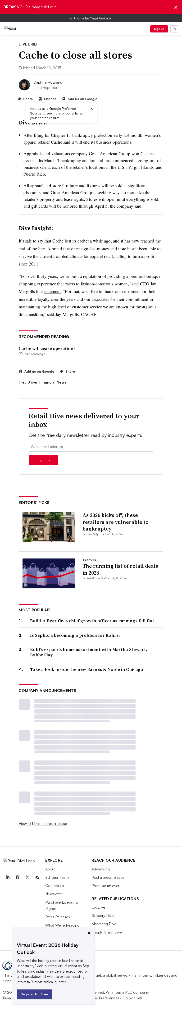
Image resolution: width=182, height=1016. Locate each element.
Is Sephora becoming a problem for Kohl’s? (75, 635)
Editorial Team (57, 877)
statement (52, 291)
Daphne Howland (47, 82)
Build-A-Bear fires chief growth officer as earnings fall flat (92, 620)
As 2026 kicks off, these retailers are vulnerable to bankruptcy (115, 522)
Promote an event (106, 885)
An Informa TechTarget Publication (91, 18)
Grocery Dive (102, 915)
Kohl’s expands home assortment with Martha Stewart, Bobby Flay (88, 652)
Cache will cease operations (47, 348)
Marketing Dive (103, 923)
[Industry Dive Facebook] (17, 878)
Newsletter (54, 894)
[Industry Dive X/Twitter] (27, 878)
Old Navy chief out (30, 7)
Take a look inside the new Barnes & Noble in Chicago (86, 669)
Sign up (159, 29)
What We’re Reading (62, 925)
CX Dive (98, 907)
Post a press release (50, 823)
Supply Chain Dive (106, 932)
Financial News (53, 382)
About (50, 869)
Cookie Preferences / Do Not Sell (114, 998)
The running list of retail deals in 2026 (120, 569)
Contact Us (54, 885)
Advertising (100, 869)
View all (25, 823)
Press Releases (57, 917)
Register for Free (34, 994)
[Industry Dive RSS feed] (37, 878)
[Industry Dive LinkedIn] (7, 878)
